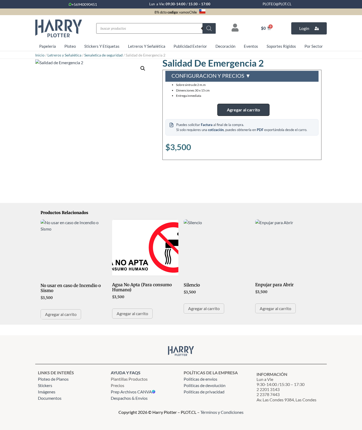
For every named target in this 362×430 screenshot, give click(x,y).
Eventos (251, 46)
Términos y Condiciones (222, 412)
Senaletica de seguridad (103, 55)
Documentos (49, 398)
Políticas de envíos (200, 378)
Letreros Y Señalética (146, 46)
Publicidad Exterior (190, 46)
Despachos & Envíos (129, 398)
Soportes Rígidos (281, 46)
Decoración (225, 46)
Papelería (47, 46)
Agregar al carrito (243, 109)
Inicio (40, 55)
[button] (143, 68)
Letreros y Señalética (64, 55)
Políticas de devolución (205, 385)
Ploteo (70, 46)
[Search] (209, 28)
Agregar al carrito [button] (61, 314)
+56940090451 (84, 4)
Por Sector (313, 46)
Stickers (45, 385)
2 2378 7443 (268, 394)
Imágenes (46, 391)
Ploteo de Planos (53, 378)
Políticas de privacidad (204, 391)
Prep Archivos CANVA (131, 391)
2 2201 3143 (268, 389)
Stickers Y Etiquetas (102, 46)
